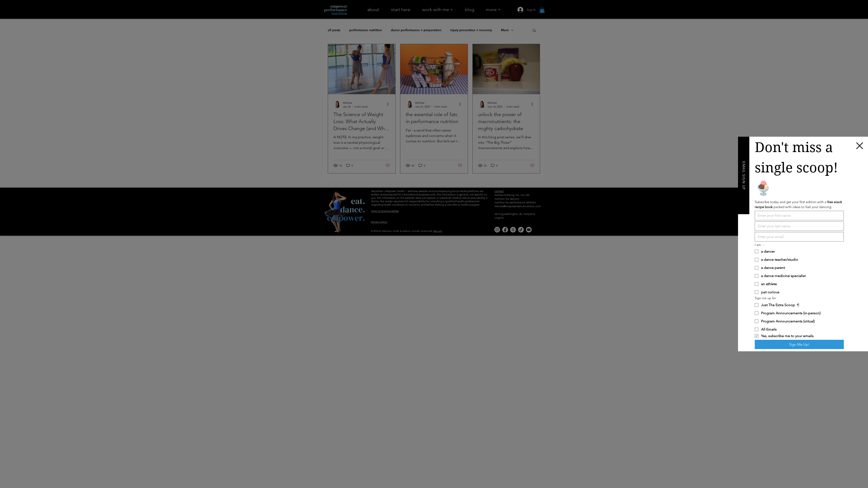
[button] (859, 145)
